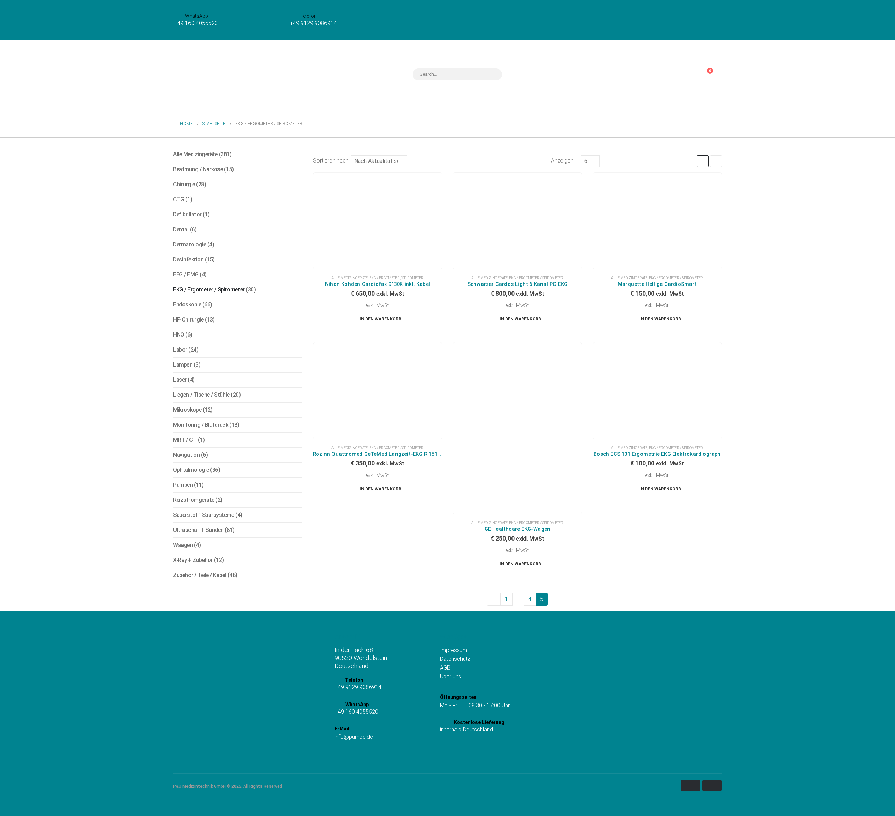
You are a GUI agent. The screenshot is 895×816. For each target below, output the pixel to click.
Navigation (186, 455)
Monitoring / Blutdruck (200, 424)
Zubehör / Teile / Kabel (199, 575)
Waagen (183, 545)
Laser (180, 379)
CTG (178, 199)
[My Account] (685, 74)
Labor (180, 349)
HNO (178, 334)
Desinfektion (188, 259)
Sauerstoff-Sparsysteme (203, 515)
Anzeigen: (562, 160)
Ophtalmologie (191, 470)
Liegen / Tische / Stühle (201, 394)
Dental (180, 229)
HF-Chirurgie (188, 319)
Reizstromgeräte (193, 500)
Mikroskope (187, 409)
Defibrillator (187, 214)
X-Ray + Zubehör (193, 560)
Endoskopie (187, 304)
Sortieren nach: (331, 160)
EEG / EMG (186, 274)
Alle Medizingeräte (349, 278)
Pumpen (183, 485)
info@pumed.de (354, 737)
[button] (703, 161)
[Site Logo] (216, 74)
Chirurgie (184, 184)
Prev (494, 599)
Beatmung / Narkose (198, 169)
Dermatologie (189, 244)
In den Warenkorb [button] (380, 319)
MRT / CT (184, 439)
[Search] (492, 74)
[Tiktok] (349, 754)
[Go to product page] (377, 221)
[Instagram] (339, 754)
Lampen (182, 364)
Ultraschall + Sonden (198, 530)
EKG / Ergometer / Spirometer (396, 278)
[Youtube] (359, 754)
